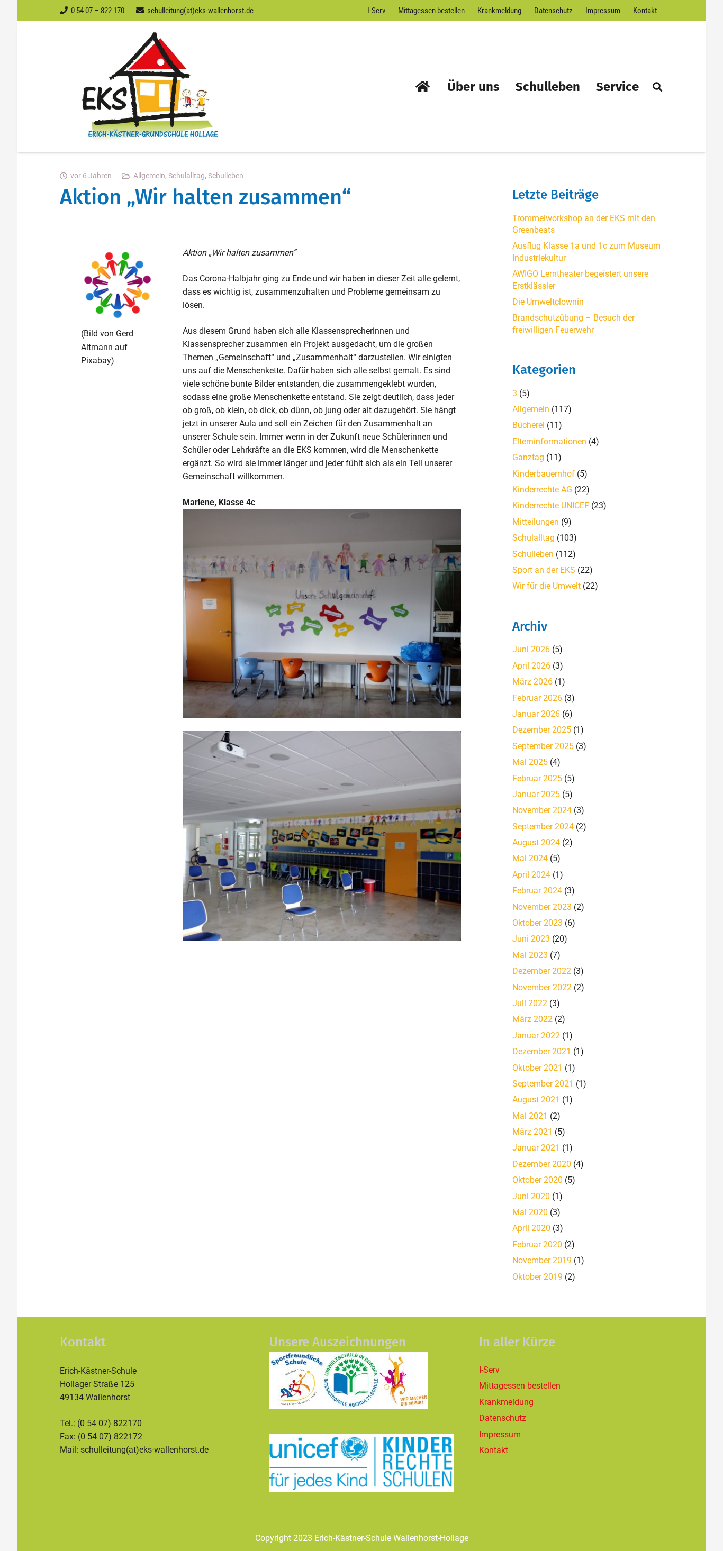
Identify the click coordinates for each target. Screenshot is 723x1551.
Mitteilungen (535, 522)
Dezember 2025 (541, 730)
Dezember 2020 (541, 1164)
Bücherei (528, 425)
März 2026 (532, 682)
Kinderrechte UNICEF (550, 505)
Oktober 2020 (537, 1180)
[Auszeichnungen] (361, 1380)
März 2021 (532, 1132)
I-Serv (489, 1370)
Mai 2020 (530, 1212)
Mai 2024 (530, 858)
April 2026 (531, 666)
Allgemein (149, 175)
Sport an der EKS (543, 570)
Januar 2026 (536, 714)
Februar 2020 (537, 1244)
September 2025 (543, 746)
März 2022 (532, 1019)
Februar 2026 (537, 698)
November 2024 (542, 810)
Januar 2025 (536, 794)
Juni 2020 (531, 1196)
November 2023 (542, 907)
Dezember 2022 (541, 971)
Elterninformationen (549, 441)
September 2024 (543, 827)
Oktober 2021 (537, 1068)
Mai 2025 (530, 762)
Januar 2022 (536, 1035)
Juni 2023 (531, 939)
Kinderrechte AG (542, 490)
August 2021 (536, 1099)
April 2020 (531, 1228)
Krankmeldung (506, 1402)
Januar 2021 (536, 1148)
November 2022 (542, 987)
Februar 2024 (537, 891)
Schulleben (225, 175)
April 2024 (531, 875)
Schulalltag (186, 175)
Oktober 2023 (537, 923)
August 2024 (536, 842)
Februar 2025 (537, 778)
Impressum (500, 1434)
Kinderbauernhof (543, 474)
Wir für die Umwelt (546, 586)
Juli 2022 (529, 1003)
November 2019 (542, 1260)
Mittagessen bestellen (520, 1386)
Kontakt (493, 1450)
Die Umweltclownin (548, 302)
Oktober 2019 (537, 1277)
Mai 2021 (530, 1116)
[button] (657, 87)
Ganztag (528, 457)
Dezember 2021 (541, 1051)
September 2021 (543, 1084)
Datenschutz (502, 1418)
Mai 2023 (530, 955)
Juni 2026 (531, 649)
